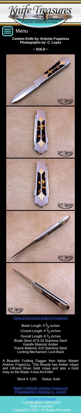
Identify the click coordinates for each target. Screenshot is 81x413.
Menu (22, 31)
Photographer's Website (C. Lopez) (40, 392)
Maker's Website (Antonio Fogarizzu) (41, 388)
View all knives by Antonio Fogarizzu (41, 318)
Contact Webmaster (41, 399)
